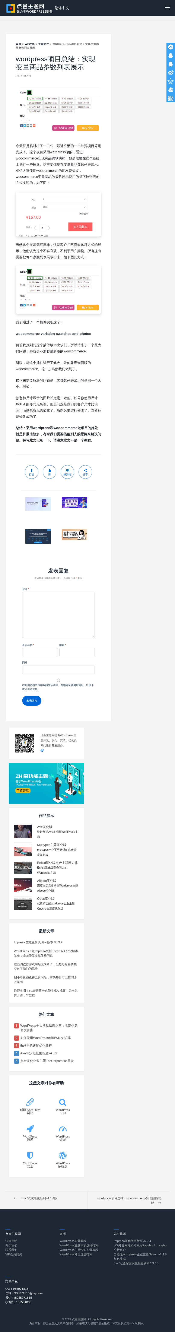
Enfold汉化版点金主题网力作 (57, 863)
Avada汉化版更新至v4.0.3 (38, 1053)
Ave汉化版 (44, 827)
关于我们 (11, 1245)
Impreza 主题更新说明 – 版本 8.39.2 (38, 942)
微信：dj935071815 (18, 1297)
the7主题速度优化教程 (36, 1045)
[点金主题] (29, 8)
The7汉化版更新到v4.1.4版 (39, 1198)
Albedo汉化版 (46, 880)
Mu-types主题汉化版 (51, 845)
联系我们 (11, 1250)
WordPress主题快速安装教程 (79, 1250)
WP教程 (30, 43)
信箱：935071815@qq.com (24, 1293)
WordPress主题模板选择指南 (79, 1245)
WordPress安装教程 (73, 1241)
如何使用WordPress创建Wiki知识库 (45, 1038)
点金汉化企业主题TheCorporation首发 (47, 1061)
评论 (25, 589)
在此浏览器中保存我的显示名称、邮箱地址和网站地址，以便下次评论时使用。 (58, 687)
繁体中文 (62, 8)
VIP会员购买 (13, 1254)
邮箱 (62, 645)
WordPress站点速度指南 (76, 1254)
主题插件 (43, 43)
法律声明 (11, 1241)
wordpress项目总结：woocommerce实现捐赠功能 (129, 1200)
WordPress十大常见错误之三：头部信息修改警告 (49, 1028)
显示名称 (28, 645)
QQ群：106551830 (18, 1302)
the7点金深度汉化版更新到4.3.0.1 (136, 1263)
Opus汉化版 (45, 898)
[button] (167, 8)
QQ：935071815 (16, 1288)
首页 (18, 43)
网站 (24, 662)
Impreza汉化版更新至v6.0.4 (132, 1241)
